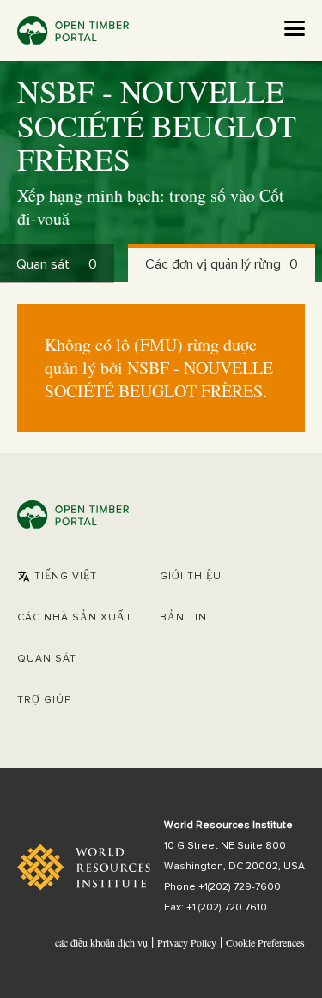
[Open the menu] (294, 28)
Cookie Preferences (265, 943)
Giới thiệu (191, 577)
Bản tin (183, 618)
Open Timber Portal (73, 30)
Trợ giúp (44, 700)
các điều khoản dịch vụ (101, 942)
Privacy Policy (186, 942)
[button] (57, 577)
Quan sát (46, 659)
